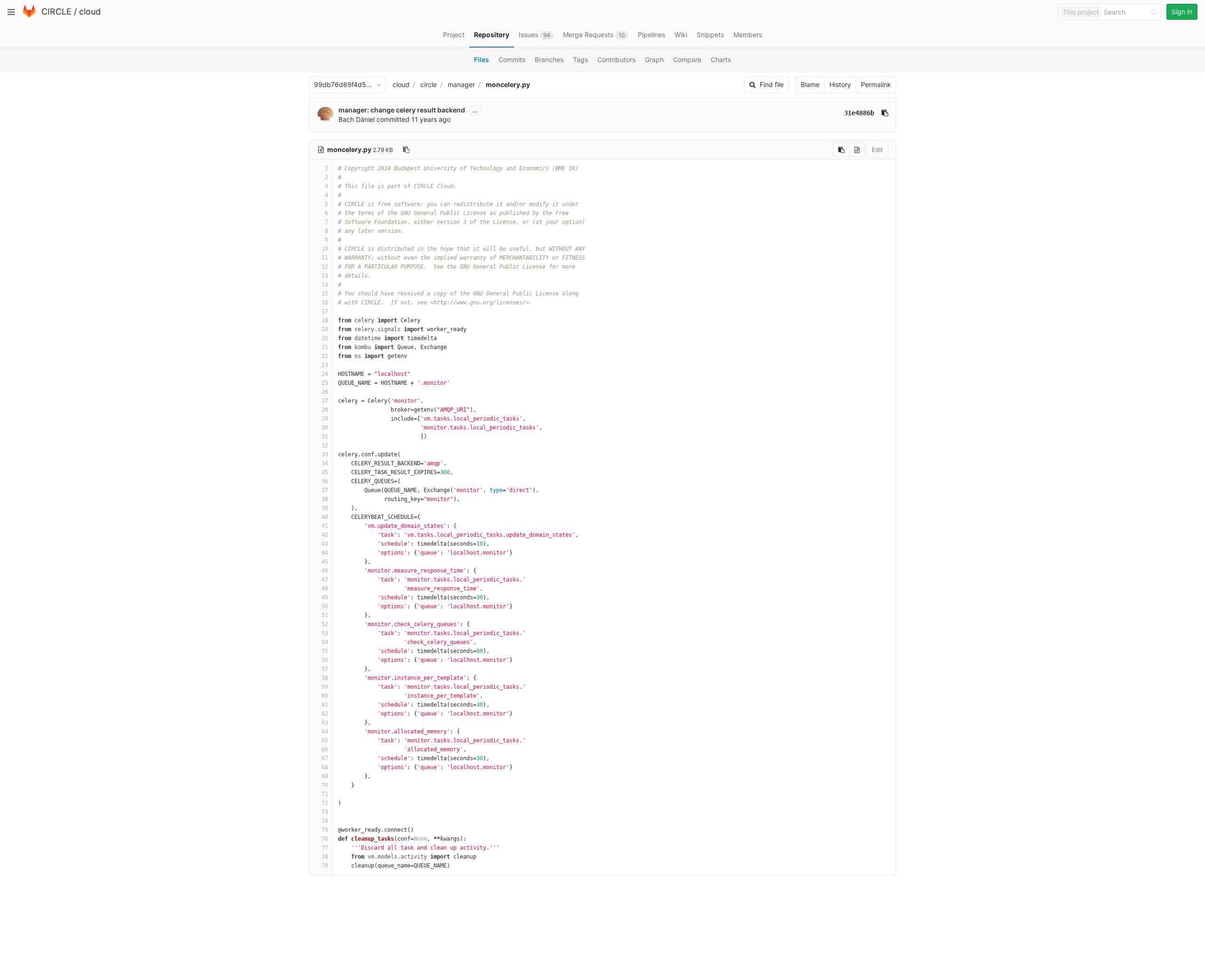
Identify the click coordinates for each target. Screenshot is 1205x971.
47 (324, 579)
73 (324, 812)
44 (324, 552)
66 (324, 749)
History (840, 84)
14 (324, 284)
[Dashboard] (29, 15)
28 (324, 409)
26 (324, 392)
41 (324, 526)
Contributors (616, 60)
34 (324, 463)
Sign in (1182, 12)
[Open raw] (857, 150)
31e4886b (859, 113)
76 (324, 839)
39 (324, 508)
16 (324, 302)
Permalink (876, 84)
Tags (580, 60)
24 (324, 374)
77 (324, 847)
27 (324, 401)
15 (324, 293)
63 (324, 722)
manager (461, 84)
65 (324, 740)
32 (324, 445)
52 (324, 624)
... (475, 110)
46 (324, 570)
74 (324, 821)
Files (481, 60)
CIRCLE (56, 11)
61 (324, 704)
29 (324, 418)
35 (324, 472)
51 (324, 615)
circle (428, 84)
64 (324, 731)
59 (324, 687)
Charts (721, 60)
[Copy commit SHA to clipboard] (885, 113)
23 (324, 365)
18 (324, 320)
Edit (877, 149)
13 (324, 275)
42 (324, 535)
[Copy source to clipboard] (841, 150)
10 (324, 249)
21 (324, 347)
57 (324, 669)
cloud (90, 11)
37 (324, 490)
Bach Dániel (356, 119)
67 (324, 758)
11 (324, 258)
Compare (687, 60)
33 (324, 454)
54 (324, 642)
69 (324, 776)
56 (324, 660)
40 (324, 517)
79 (324, 865)
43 (324, 544)
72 (324, 803)
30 (324, 427)
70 (324, 785)
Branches (549, 60)
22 (324, 356)
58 (324, 678)
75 (324, 830)
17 (324, 311)
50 (324, 606)
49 (324, 597)
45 (324, 561)
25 (324, 383)
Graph (654, 60)
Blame (810, 84)
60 (324, 695)
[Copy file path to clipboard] (406, 149)
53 (324, 633)
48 (324, 588)
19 (324, 329)
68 (324, 767)
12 (324, 266)
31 (324, 436)
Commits (511, 60)
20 (324, 338)
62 (324, 713)
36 (324, 481)
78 (324, 856)
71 (324, 794)
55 (324, 651)
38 (324, 499)
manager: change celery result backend (401, 110)
